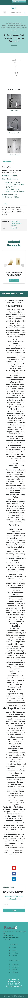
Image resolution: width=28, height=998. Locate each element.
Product (13, 23)
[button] (5, 12)
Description (7, 161)
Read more (14, 280)
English (17, 1)
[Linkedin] (14, 879)
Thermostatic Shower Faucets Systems (16, 223)
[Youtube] (14, 868)
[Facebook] (14, 873)
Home (8, 23)
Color (5, 204)
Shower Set (14, 228)
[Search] (24, 12)
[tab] (7, 161)
